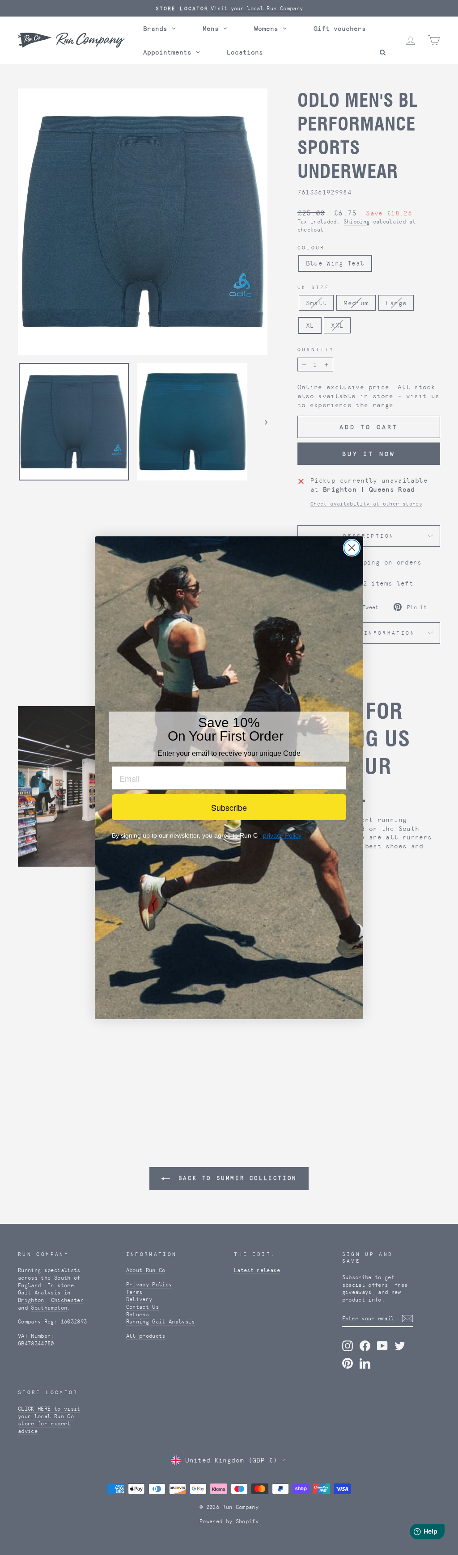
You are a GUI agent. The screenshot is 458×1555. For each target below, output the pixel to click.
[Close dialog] (352, 548)
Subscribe (229, 807)
